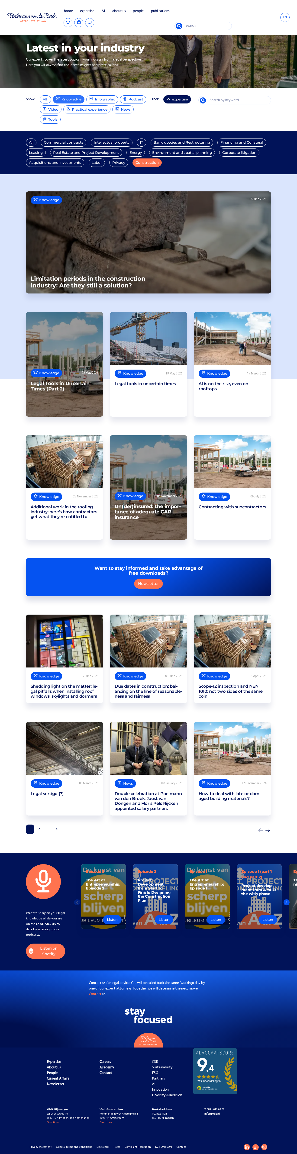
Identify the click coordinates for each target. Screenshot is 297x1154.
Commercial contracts (63, 142)
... (75, 829)
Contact (95, 994)
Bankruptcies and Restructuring (182, 142)
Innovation (160, 1090)
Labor (97, 163)
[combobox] (285, 17)
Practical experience (89, 109)
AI (103, 11)
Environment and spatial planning (182, 153)
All (45, 99)
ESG (155, 1073)
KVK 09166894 (163, 1147)
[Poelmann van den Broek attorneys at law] (35, 17)
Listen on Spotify (49, 951)
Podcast (136, 99)
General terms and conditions (74, 1147)
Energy (135, 153)
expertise (87, 11)
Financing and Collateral (241, 142)
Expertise (54, 1062)
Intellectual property (111, 142)
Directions (53, 1122)
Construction (147, 163)
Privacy (118, 163)
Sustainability (162, 1067)
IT (141, 142)
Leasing (36, 153)
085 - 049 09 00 (214, 1109)
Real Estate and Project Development (86, 153)
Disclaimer (103, 1147)
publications (160, 11)
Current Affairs (58, 1078)
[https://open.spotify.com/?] (255, 1147)
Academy (107, 1067)
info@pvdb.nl (212, 1113)
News (126, 109)
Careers (105, 1062)
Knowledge (71, 99)
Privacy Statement (41, 1147)
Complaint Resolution (138, 1147)
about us (119, 11)
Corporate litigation (239, 153)
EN (285, 17)
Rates (117, 1147)
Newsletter (148, 583)
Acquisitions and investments (55, 163)
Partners (158, 1078)
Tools (53, 119)
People (52, 1073)
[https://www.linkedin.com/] (247, 1147)
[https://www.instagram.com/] (264, 1147)
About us (54, 1067)
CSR (155, 1062)
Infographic (105, 99)
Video (53, 109)
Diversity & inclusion (167, 1095)
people (138, 11)
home (68, 11)
